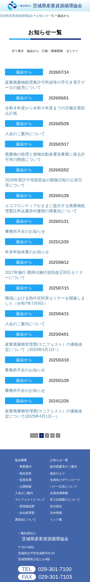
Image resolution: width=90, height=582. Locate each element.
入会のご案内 (24, 493)
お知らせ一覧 (59, 460)
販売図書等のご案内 (63, 466)
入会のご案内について (25, 134)
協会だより (57, 473)
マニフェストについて (30, 499)
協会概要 (21, 460)
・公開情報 (24, 486)
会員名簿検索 (59, 493)
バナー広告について (63, 486)
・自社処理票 (25, 513)
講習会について (25, 519)
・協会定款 (24, 473)
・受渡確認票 (25, 506)
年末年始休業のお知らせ (27, 252)
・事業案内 (24, 466)
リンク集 (56, 519)
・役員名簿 (24, 480)
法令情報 (56, 513)
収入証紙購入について (65, 499)
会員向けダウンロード (65, 480)
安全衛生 (56, 506)
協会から (24, 72)
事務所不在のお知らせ (25, 231)
